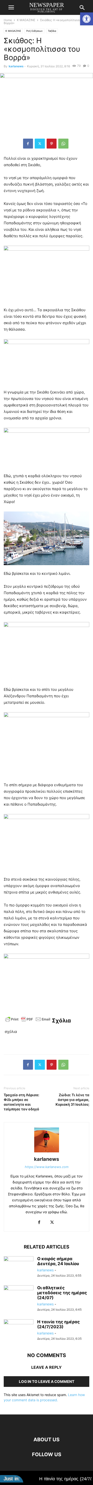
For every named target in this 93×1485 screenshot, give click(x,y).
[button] (86, 18)
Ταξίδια (52, 30)
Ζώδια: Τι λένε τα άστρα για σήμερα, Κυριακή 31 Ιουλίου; (72, 1099)
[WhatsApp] (63, 144)
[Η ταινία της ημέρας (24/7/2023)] (18, 1330)
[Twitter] (40, 144)
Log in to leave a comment (46, 1381)
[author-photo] (46, 1152)
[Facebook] (28, 144)
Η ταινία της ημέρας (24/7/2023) (58, 1324)
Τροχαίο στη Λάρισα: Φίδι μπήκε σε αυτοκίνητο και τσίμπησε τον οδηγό (21, 1102)
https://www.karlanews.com (46, 1167)
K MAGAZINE (26, 20)
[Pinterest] (52, 144)
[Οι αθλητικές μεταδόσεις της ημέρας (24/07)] (18, 1296)
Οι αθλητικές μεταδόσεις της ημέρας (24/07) (62, 1292)
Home (8, 20)
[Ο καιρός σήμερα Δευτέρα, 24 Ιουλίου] (18, 1267)
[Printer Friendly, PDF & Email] (28, 1021)
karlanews (16, 66)
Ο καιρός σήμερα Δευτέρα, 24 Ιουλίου (58, 1261)
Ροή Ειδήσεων (34, 30)
